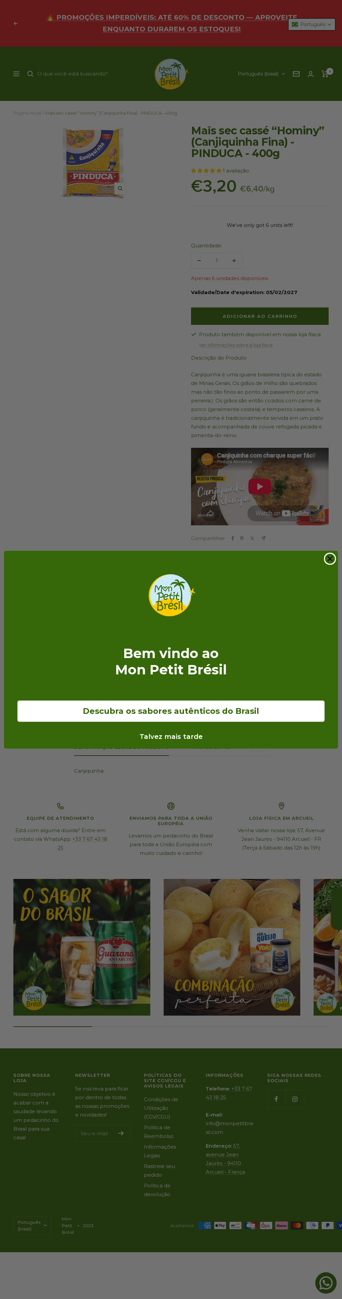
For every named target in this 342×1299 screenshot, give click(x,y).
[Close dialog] (330, 558)
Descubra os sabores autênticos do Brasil (171, 711)
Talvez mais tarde (171, 737)
